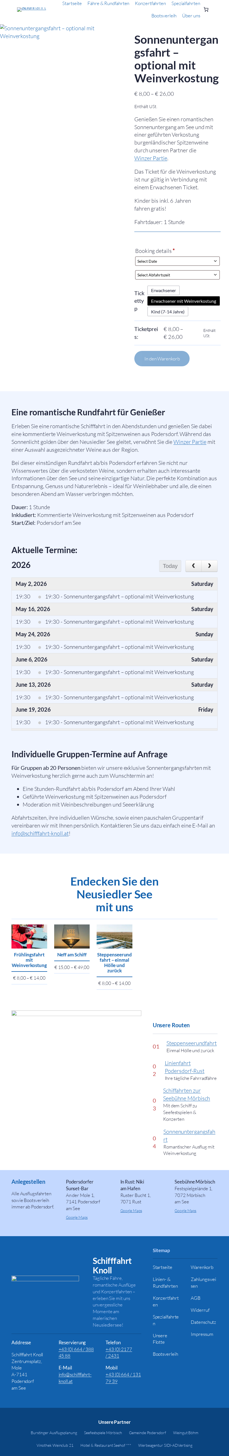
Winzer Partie (150, 158)
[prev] (193, 566)
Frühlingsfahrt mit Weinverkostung (29, 960)
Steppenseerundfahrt (191, 1043)
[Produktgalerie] (57, 81)
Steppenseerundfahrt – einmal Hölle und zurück (114, 962)
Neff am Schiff (72, 954)
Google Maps (77, 1217)
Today (170, 566)
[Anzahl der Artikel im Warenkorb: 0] (206, 9)
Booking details (155, 250)
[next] (209, 566)
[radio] (163, 290)
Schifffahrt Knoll (112, 1265)
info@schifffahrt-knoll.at (40, 833)
